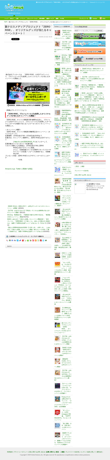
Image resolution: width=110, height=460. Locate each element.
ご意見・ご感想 (79, 166)
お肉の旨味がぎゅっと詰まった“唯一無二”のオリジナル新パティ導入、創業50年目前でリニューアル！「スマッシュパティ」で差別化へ (62, 228)
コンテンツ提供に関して (88, 452)
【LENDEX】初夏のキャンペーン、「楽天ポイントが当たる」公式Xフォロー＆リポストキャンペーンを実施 (92, 127)
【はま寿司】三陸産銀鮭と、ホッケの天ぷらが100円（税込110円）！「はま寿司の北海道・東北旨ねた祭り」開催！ (62, 243)
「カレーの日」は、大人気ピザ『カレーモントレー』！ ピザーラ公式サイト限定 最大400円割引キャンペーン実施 (62, 268)
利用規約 (10, 452)
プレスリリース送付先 (82, 170)
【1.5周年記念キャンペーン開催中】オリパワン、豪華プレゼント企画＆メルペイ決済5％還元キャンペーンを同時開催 (62, 313)
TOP (5, 22)
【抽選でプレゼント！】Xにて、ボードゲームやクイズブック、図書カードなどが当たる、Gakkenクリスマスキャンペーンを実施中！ (62, 438)
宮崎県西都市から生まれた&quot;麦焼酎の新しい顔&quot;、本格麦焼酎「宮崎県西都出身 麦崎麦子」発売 (92, 119)
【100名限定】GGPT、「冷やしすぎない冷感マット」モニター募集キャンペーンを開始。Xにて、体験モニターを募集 (62, 142)
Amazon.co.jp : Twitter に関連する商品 (18, 169)
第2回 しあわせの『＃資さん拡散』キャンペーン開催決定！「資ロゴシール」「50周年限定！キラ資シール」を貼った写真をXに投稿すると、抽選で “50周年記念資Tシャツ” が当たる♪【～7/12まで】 (28, 221)
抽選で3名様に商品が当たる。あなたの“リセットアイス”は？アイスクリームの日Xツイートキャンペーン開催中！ (62, 158)
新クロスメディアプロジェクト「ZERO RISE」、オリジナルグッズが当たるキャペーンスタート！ (28, 30)
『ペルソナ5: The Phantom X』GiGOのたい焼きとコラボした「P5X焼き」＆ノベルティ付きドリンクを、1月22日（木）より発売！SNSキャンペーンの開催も (62, 284)
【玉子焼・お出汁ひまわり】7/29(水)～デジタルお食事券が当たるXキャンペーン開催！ (92, 78)
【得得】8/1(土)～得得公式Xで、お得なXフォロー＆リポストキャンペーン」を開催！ (62, 34)
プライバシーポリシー (21, 452)
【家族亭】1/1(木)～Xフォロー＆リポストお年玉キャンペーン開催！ (62, 363)
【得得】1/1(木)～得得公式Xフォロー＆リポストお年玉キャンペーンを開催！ (62, 351)
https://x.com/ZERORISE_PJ (24, 142)
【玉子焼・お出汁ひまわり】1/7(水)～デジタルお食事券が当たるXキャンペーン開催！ (62, 340)
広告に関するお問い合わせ (83, 175)
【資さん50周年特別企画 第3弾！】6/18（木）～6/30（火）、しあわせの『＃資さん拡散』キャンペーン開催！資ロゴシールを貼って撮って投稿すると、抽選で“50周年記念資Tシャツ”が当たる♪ (28, 229)
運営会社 (99, 452)
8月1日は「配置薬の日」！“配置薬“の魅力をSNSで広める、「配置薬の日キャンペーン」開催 (92, 87)
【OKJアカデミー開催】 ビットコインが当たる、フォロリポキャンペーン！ (62, 171)
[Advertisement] (65, 9)
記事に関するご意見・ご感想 (55, 452)
